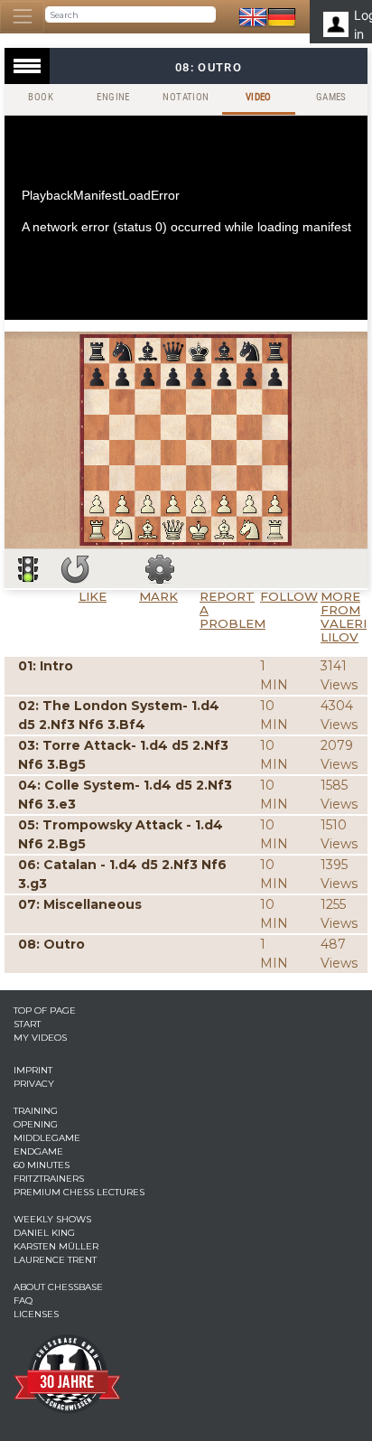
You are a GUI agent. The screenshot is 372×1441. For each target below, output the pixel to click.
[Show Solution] (28, 569)
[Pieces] (159, 569)
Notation (186, 97)
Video (259, 97)
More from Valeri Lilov (344, 616)
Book (40, 97)
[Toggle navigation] (22, 17)
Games (331, 97)
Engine (113, 97)
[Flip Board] (74, 569)
